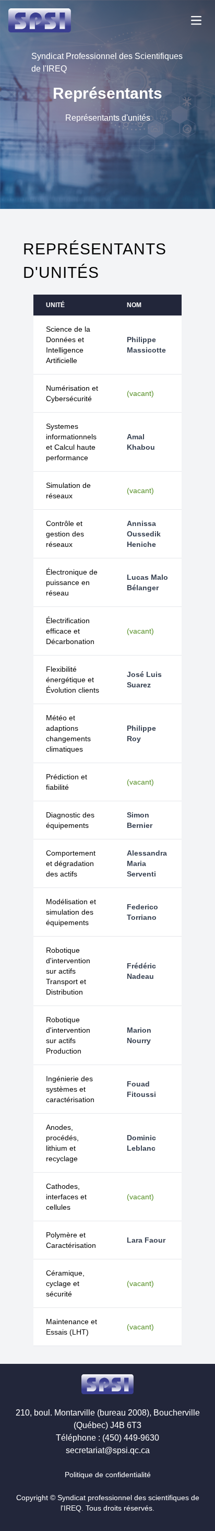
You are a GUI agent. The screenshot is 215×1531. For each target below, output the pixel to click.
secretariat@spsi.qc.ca (108, 1450)
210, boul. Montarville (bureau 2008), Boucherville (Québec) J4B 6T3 (108, 1419)
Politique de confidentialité (108, 1474)
